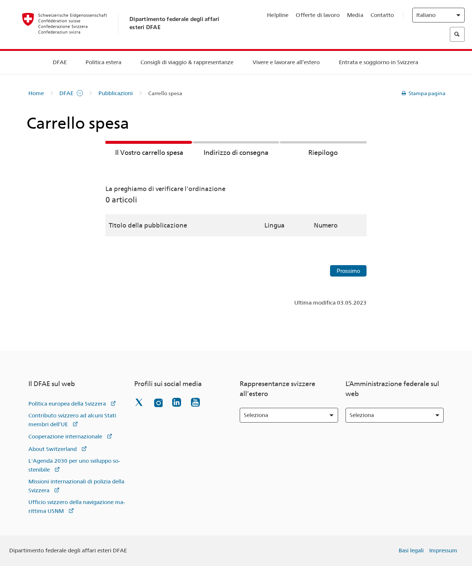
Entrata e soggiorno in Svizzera (378, 62)
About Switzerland (52, 449)
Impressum (443, 550)
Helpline (277, 15)
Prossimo (348, 271)
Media (355, 15)
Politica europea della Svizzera (67, 403)
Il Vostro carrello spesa (149, 152)
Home (36, 93)
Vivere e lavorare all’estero (286, 62)
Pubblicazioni (115, 93)
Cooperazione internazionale (65, 436)
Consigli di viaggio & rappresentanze (186, 62)
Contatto (382, 15)
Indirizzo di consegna (236, 152)
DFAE (60, 62)
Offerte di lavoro (318, 15)
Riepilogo (323, 152)
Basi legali (411, 550)
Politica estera (103, 62)
